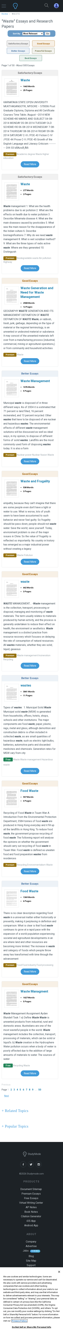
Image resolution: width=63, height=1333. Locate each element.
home (5, 14)
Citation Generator (31, 1216)
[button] (4, 4)
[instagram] (39, 1166)
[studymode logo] (23, 6)
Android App (31, 1225)
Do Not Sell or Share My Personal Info (31, 1327)
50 (39, 1089)
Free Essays (31, 1198)
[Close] (59, 1271)
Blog (31, 1256)
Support (31, 1265)
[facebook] (24, 1166)
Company (31, 1241)
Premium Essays (31, 1193)
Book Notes (31, 1211)
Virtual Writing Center (31, 1202)
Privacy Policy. (19, 1321)
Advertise (31, 1246)
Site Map (31, 1260)
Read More (30, 164)
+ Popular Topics (15, 1126)
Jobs (26, 1250)
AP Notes (31, 1207)
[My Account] (57, 5)
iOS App (31, 1220)
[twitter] (32, 1166)
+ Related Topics (15, 1111)
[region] (31, 1300)
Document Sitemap (31, 1189)
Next (6, 1096)
